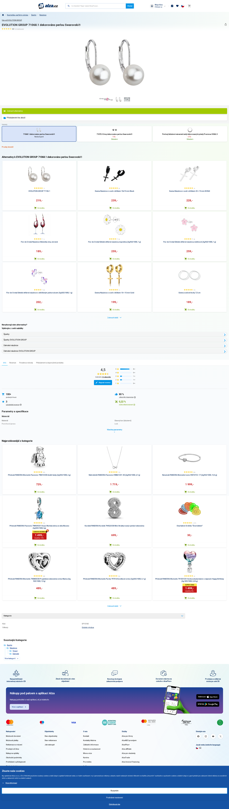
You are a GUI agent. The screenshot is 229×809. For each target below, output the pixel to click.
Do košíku (41, 208)
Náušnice (42, 15)
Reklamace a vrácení (14, 745)
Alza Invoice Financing (130, 762)
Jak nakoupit (50, 745)
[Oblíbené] (177, 6)
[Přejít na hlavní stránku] (48, 6)
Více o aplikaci (17, 707)
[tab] (5, 362)
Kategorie (7, 616)
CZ (200, 748)
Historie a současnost (91, 749)
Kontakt (86, 736)
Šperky (33, 15)
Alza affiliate (126, 749)
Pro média (87, 762)
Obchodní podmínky (14, 758)
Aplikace (86, 766)
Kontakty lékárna (89, 740)
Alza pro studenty (128, 753)
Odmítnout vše (114, 804)
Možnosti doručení (13, 736)
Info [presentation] (4, 363)
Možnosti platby (12, 740)
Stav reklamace (51, 740)
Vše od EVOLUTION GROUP (12, 20)
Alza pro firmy (127, 736)
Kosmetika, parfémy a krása (17, 15)
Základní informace (91, 745)
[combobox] (96, 5)
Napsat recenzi (105, 383)
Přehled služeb (12, 766)
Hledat (129, 6)
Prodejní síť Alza (12, 749)
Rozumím (114, 791)
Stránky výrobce (88, 627)
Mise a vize (87, 753)
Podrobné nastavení (114, 797)
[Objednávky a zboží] (172, 6)
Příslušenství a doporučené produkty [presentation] (49, 363)
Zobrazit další (112, 318)
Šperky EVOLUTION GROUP (15, 340)
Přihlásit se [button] (158, 7)
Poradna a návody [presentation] (26, 363)
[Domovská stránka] (3, 15)
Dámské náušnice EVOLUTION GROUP (20, 351)
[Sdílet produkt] (225, 24)
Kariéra (86, 758)
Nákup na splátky (12, 753)
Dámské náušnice (11, 345)
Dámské (16, 654)
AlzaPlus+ (126, 745)
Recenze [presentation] (12, 363)
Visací (15, 651)
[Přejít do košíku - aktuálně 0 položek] (189, 6)
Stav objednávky (51, 736)
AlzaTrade (126, 758)
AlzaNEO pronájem (129, 740)
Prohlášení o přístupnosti (16, 762)
